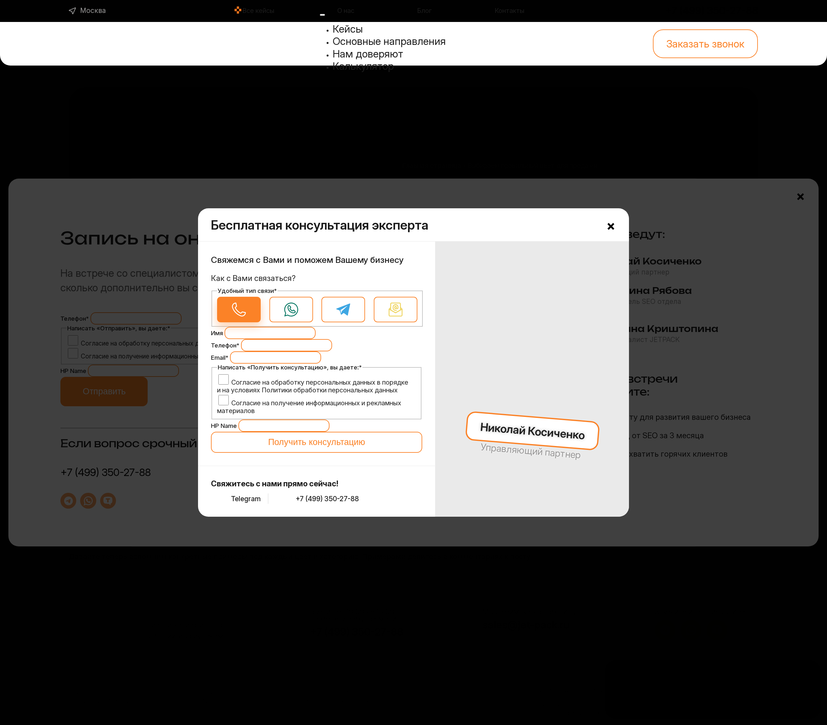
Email (219, 357)
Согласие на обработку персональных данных (303, 382)
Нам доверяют (368, 53)
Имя (218, 333)
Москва (93, 10)
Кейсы (348, 29)
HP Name (224, 426)
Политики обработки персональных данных (330, 390)
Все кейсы (258, 11)
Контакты (509, 11)
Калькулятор (363, 66)
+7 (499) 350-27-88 (711, 10)
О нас (345, 11)
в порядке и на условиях (312, 386)
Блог (424, 11)
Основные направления (389, 41)
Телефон (225, 345)
